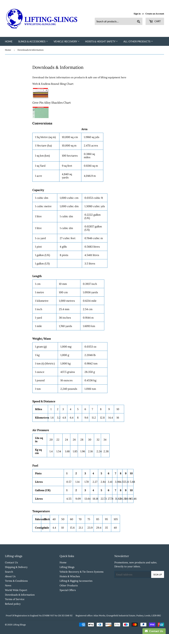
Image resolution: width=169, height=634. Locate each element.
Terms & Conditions (16, 580)
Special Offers (68, 590)
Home (9, 41)
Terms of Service (14, 599)
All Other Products (137, 41)
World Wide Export (16, 590)
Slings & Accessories (32, 41)
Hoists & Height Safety (100, 41)
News (8, 585)
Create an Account (154, 13)
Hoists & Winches (70, 576)
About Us (10, 576)
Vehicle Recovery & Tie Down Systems (81, 571)
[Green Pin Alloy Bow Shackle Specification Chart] (40, 117)
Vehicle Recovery (66, 41)
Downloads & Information (20, 594)
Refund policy (13, 603)
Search (9, 571)
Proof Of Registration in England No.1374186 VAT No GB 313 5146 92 (39, 615)
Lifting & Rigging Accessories (76, 580)
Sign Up (157, 574)
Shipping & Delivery (16, 567)
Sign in (137, 13)
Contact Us (11, 562)
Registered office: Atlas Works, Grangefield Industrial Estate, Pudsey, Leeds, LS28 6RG (118, 615)
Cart (157, 21)
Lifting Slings (67, 567)
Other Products (69, 585)
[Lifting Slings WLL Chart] (40, 98)
